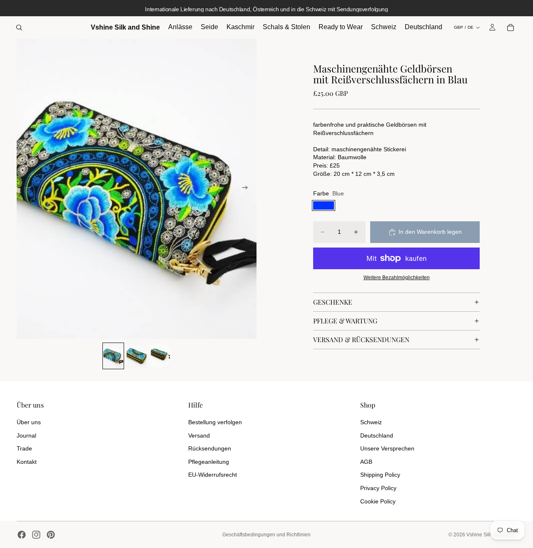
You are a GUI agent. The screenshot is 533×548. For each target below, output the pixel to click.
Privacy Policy (378, 488)
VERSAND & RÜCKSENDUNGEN (361, 339)
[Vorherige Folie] (26, 189)
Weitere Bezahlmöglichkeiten (397, 277)
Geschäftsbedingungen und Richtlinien (266, 535)
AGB (366, 461)
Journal (26, 435)
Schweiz (371, 422)
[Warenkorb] (510, 27)
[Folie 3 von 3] (160, 355)
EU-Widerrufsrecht (212, 474)
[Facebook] (22, 535)
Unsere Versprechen (387, 448)
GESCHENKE (332, 302)
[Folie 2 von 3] (137, 355)
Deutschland (376, 435)
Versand (199, 435)
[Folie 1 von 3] (113, 355)
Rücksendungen (209, 448)
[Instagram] (36, 535)
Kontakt (27, 461)
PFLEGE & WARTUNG (345, 320)
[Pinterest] (51, 535)
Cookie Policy (378, 501)
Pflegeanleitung (208, 461)
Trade (24, 448)
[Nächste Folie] (247, 189)
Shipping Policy (380, 474)
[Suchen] (19, 27)
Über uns (29, 422)
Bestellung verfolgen (215, 422)
